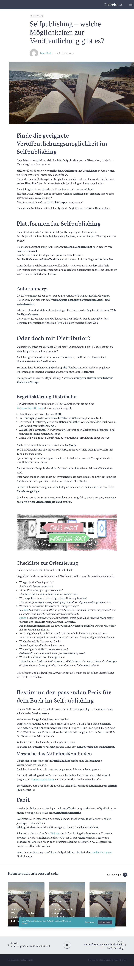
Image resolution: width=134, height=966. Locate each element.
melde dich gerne (102, 852)
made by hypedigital (116, 960)
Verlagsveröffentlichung (30, 408)
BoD (25, 610)
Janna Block (45, 53)
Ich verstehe (105, 922)
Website (54, 833)
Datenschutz (27, 960)
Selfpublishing (37, 15)
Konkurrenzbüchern (42, 779)
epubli (22, 618)
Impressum (13, 960)
